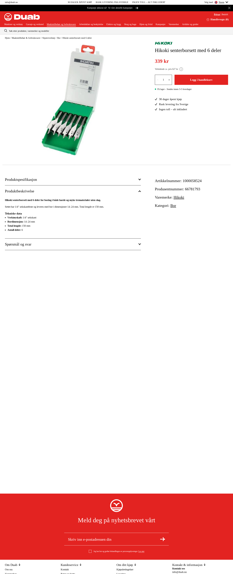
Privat (217, 14)
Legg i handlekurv (201, 79)
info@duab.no (11, 2)
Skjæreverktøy (48, 38)
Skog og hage (130, 24)
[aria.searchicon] (5, 30)
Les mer (141, 551)
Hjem (7, 38)
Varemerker (174, 24)
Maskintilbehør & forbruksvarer (26, 38)
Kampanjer (160, 24)
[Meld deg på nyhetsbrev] (162, 539)
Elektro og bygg (113, 24)
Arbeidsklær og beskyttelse (91, 24)
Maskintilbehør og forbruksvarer (61, 24)
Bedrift (225, 14)
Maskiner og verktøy (13, 24)
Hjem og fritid (145, 24)
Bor (59, 38)
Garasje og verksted (35, 24)
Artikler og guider (190, 24)
